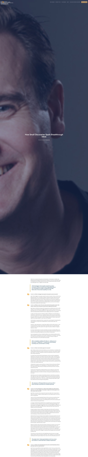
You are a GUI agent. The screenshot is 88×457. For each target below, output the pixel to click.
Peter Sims (48, 139)
